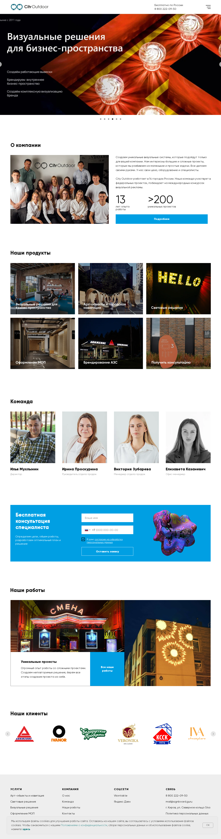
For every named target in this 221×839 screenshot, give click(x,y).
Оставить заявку (107, 551)
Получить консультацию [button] (171, 330)
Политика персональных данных (187, 813)
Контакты (68, 813)
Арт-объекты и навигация (27, 795)
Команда (68, 801)
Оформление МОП (31, 330)
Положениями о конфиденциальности (84, 825)
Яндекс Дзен (122, 801)
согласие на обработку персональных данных (105, 541)
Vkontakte (120, 795)
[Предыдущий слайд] (7, 733)
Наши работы (71, 807)
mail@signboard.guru (179, 801)
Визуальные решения (24, 807)
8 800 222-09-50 (177, 795)
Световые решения (168, 276)
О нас (66, 795)
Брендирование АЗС (100, 330)
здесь (26, 829)
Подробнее (162, 219)
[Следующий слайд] (213, 733)
